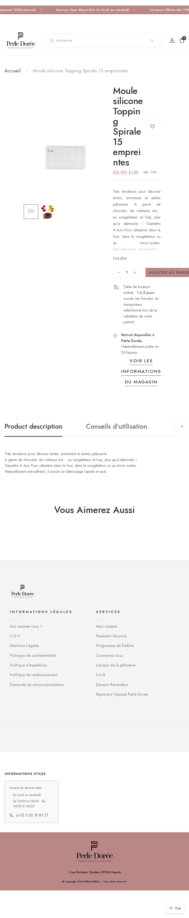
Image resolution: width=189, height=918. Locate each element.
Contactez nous (109, 655)
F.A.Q (100, 674)
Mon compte (106, 626)
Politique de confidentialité (33, 655)
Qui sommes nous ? (26, 626)
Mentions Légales (24, 645)
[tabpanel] (32, 211)
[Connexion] (172, 40)
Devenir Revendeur (112, 684)
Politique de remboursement (33, 674)
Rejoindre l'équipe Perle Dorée (122, 694)
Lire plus (120, 258)
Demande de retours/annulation (37, 684)
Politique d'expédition (28, 665)
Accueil (13, 70)
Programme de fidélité (115, 645)
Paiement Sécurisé (111, 636)
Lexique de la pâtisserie (116, 665)
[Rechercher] (152, 40)
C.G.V (15, 636)
